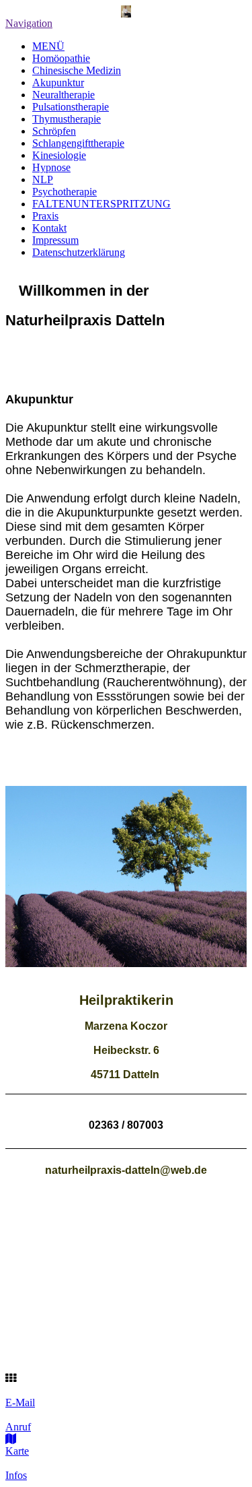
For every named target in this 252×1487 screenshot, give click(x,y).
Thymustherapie (66, 119)
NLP (42, 179)
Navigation (28, 23)
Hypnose (51, 167)
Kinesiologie (59, 155)
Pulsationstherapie (70, 106)
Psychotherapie (64, 191)
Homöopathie (61, 58)
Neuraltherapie (63, 94)
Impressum (55, 240)
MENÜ (48, 46)
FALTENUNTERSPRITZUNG (101, 203)
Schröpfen (54, 131)
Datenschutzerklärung (78, 252)
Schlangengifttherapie (78, 143)
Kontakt (49, 228)
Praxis (45, 216)
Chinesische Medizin (76, 70)
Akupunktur (58, 82)
